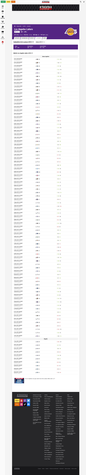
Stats (44, 38)
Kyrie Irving (46, 409)
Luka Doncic (47, 411)
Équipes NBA (19, 26)
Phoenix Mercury (70, 420)
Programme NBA (36, 398)
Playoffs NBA (35, 405)
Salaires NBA (35, 403)
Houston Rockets (59, 418)
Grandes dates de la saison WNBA (71, 434)
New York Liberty (71, 418)
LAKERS (24, 26)
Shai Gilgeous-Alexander (47, 439)
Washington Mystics (71, 424)
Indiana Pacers (59, 420)
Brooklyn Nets (59, 401)
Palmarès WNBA (70, 426)
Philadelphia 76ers (59, 446)
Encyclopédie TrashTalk (35, 410)
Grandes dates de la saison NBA (37, 420)
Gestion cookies (74, 468)
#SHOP (8, 1)
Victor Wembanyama (48, 396)
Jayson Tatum (47, 430)
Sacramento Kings (59, 452)
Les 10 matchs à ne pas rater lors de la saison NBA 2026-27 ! (40, 378)
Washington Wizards (60, 463)
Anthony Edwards (48, 413)
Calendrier (29, 26)
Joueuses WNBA (70, 431)
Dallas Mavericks (59, 409)
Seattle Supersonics (60, 456)
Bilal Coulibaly (47, 443)
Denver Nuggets (59, 411)
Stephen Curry (47, 401)
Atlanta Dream (70, 398)
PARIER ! (3, 1)
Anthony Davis (47, 436)
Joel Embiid (46, 450)
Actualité (17, 38)
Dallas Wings (70, 405)
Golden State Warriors (60, 416)
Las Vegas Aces (70, 411)
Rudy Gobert (46, 403)
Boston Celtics (59, 398)
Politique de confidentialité (54, 468)
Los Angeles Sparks (71, 413)
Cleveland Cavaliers (60, 407)
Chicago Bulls (58, 405)
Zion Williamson (47, 425)
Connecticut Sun (70, 403)
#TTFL (13, 1)
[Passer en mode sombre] (84, 1)
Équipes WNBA (70, 428)
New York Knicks (59, 438)
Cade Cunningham (48, 454)
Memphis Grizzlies (60, 426)
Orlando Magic (59, 443)
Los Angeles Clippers (60, 422)
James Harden (47, 416)
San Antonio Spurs (59, 454)
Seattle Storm (70, 422)
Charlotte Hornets (59, 403)
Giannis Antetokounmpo (47, 421)
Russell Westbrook (48, 432)
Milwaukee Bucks (59, 431)
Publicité (47, 468)
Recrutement (62, 468)
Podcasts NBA (36, 414)
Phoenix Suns (58, 448)
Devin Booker (47, 427)
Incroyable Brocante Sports (37, 423)
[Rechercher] (80, 1)
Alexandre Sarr (47, 446)
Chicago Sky (69, 401)
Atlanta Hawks (59, 396)
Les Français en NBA (37, 396)
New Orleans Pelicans (60, 436)
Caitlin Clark (69, 396)
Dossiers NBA (36, 407)
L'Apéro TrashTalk (37, 417)
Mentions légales (67, 468)
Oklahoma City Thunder (59, 441)
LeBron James (47, 398)
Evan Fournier (47, 423)
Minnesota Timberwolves (59, 434)
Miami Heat (58, 428)
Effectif (32, 38)
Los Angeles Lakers (60, 424)
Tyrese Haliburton (48, 452)
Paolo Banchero (47, 456)
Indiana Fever (70, 409)
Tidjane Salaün (47, 448)
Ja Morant (46, 407)
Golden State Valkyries (72, 407)
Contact (43, 468)
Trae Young (46, 434)
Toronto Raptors (59, 458)
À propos (39, 468)
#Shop (17, 400)
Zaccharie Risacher (48, 441)
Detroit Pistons (59, 413)
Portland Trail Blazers (60, 450)
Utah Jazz (58, 461)
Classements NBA (36, 401)
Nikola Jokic (46, 418)
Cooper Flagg (47, 458)
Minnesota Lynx (70, 416)
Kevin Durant (47, 405)
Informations (25, 38)
